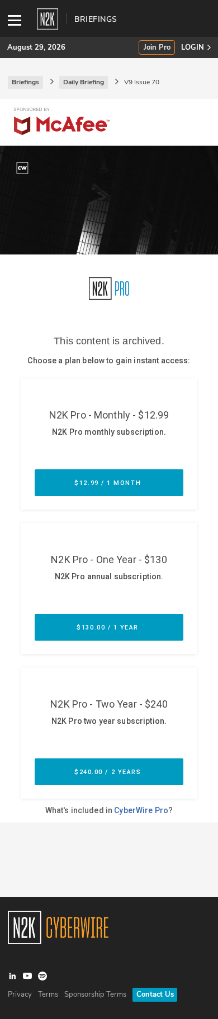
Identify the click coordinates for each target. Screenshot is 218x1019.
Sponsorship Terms (95, 994)
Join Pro (157, 47)
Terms (48, 994)
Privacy (20, 994)
